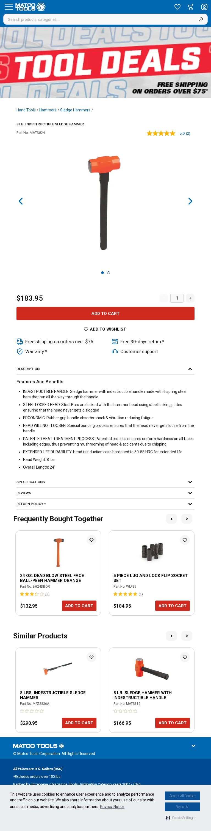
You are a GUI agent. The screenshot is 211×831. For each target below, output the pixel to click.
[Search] (201, 19)
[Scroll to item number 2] (108, 272)
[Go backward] (20, 201)
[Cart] (190, 7)
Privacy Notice (112, 806)
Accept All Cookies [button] (182, 796)
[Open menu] (8, 6)
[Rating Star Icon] (22, 594)
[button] (180, 817)
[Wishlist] (177, 7)
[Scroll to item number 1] (102, 272)
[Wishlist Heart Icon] (91, 540)
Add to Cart (105, 313)
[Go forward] (190, 201)
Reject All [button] (182, 807)
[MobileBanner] (105, 62)
